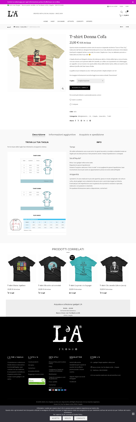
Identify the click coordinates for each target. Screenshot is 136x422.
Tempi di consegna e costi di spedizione (57, 378)
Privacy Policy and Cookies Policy (57, 363)
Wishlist (127, 11)
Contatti (80, 21)
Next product (127, 27)
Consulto (80, 418)
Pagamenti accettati (55, 388)
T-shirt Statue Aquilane (16, 285)
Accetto (55, 418)
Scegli (12, 293)
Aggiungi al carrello (80, 87)
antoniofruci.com (115, 375)
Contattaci (31, 368)
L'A (90, 116)
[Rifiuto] (133, 414)
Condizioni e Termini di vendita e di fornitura (56, 370)
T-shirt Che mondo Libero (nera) (113, 285)
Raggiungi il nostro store (36, 374)
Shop (53, 21)
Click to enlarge (63, 89)
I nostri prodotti (33, 362)
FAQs (50, 366)
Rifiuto (68, 418)
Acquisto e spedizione (91, 134)
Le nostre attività (33, 371)
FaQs (121, 6)
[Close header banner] (133, 2)
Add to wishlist (77, 100)
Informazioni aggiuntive (62, 134)
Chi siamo (61, 21)
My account (113, 6)
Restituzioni (53, 374)
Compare (75, 104)
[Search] (121, 12)
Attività (71, 21)
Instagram (73, 378)
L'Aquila (95, 116)
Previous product (121, 27)
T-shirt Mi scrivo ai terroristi (49, 285)
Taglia (72, 81)
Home (46, 21)
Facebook (73, 382)
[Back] (9, 27)
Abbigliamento (82, 116)
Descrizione (38, 134)
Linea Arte (24, 27)
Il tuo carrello (53, 382)
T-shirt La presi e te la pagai (80, 285)
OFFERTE (89, 21)
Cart (127, 6)
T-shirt (109, 116)
